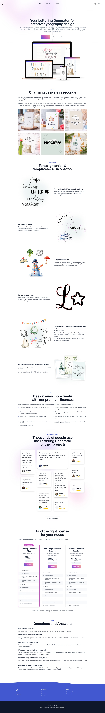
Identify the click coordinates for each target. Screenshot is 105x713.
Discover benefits (57, 37)
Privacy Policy (46, 707)
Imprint (41, 707)
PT (56, 705)
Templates (48, 3)
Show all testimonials (52, 518)
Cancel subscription (60, 707)
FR (54, 705)
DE (49, 705)
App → (100, 3)
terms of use (55, 539)
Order (40, 3)
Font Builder (69, 693)
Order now (45, 36)
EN (51, 705)
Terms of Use (52, 707)
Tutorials (56, 3)
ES (53, 705)
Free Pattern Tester (70, 691)
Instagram (18, 694)
